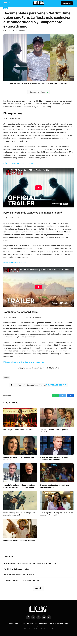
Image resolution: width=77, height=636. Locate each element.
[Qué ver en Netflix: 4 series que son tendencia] (57, 417)
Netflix (6, 377)
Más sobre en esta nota (24, 362)
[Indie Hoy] (38, 3)
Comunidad (67, 3)
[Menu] (5, 3)
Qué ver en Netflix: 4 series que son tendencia (54, 431)
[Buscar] (10, 3)
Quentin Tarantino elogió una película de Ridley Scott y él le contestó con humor (19, 486)
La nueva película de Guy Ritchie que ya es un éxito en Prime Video (56, 514)
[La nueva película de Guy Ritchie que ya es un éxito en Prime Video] (57, 500)
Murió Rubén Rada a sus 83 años (16, 569)
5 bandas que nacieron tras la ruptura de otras (21, 580)
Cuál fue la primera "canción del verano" (19, 575)
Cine (5, 8)
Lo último (8, 557)
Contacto (43, 624)
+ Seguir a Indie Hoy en (37, 92)
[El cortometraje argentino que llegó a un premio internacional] (20, 500)
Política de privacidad (59, 624)
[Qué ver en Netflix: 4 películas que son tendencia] (20, 445)
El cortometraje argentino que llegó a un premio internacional (19, 514)
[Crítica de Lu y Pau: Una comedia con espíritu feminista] (57, 472)
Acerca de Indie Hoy (28, 624)
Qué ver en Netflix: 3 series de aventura (19, 540)
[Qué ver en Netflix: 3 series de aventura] (20, 528)
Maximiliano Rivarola (11, 31)
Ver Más (38, 588)
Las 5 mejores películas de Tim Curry (17, 430)
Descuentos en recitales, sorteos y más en (38, 385)
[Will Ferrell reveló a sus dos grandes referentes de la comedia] (57, 445)
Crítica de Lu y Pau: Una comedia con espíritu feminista (54, 486)
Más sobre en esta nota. (19, 163)
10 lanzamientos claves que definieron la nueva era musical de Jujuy (30, 563)
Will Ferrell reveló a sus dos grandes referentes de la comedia (54, 458)
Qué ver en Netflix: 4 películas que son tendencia (18, 458)
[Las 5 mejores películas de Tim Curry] (20, 417)
